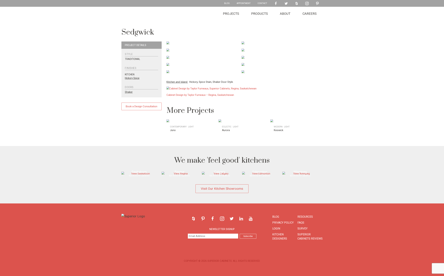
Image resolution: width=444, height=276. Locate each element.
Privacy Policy (283, 222)
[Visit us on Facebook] (276, 3)
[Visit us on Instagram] (307, 3)
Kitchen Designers (279, 236)
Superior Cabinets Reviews (310, 236)
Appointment (244, 3)
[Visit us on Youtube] (251, 218)
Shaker (129, 92)
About (285, 14)
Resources (305, 216)
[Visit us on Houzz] (296, 3)
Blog (227, 3)
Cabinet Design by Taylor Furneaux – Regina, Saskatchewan (200, 95)
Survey (302, 228)
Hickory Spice (132, 78)
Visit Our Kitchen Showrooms (222, 189)
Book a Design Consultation (141, 106)
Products (259, 14)
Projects (231, 14)
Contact (262, 3)
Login (276, 228)
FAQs (300, 222)
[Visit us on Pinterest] (317, 3)
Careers (309, 14)
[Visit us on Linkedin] (241, 218)
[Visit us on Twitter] (286, 3)
